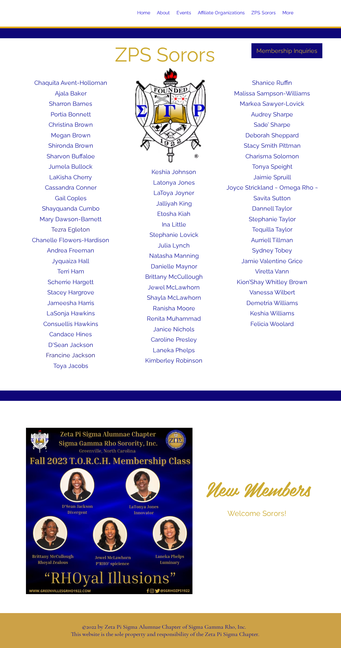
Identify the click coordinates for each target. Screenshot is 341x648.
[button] (183, 586)
